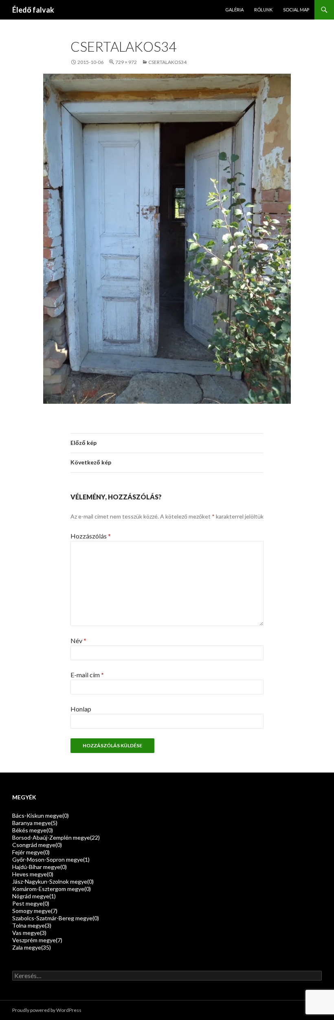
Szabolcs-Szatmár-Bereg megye (55, 918)
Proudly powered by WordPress (46, 1010)
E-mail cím (87, 675)
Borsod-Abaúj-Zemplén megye (56, 837)
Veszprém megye (37, 940)
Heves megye (32, 874)
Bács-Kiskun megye (40, 815)
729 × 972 (126, 62)
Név (78, 640)
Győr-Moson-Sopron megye (51, 859)
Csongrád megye (37, 844)
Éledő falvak (33, 9)
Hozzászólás (90, 536)
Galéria (234, 9)
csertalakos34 (167, 62)
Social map (296, 9)
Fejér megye (31, 852)
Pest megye (30, 903)
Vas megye (29, 932)
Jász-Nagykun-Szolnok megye (53, 881)
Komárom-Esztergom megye (51, 888)
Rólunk (263, 9)
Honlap (80, 709)
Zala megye (31, 947)
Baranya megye (34, 822)
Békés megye (32, 830)
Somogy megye (34, 910)
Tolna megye (31, 925)
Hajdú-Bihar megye (39, 866)
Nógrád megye (34, 896)
